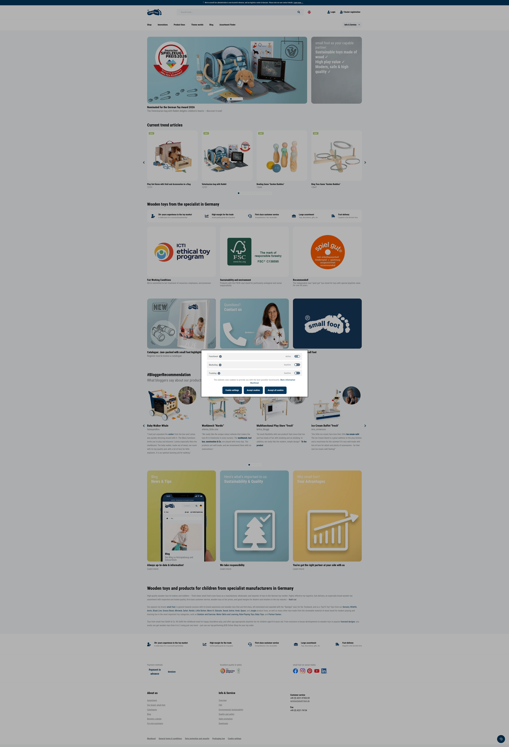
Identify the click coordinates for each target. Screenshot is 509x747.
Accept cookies (253, 390)
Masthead (254, 383)
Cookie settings (232, 390)
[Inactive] (297, 364)
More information (287, 380)
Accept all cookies (276, 390)
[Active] (297, 356)
